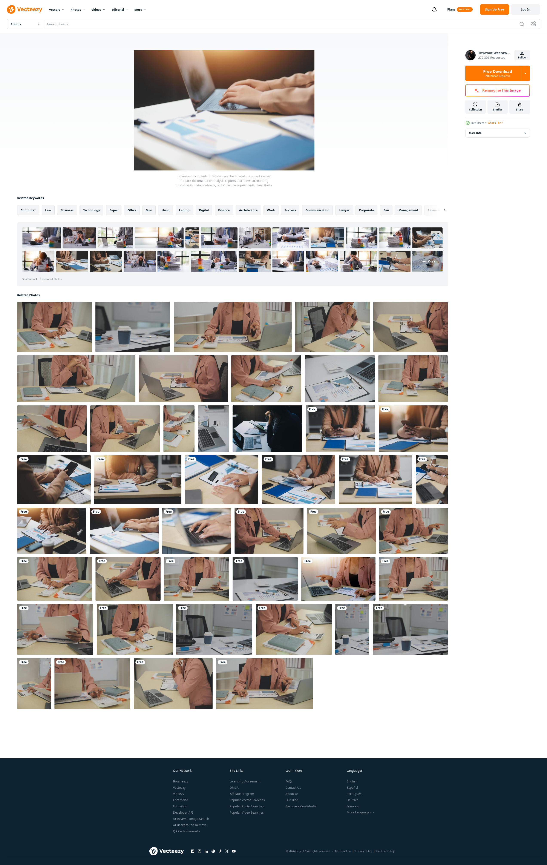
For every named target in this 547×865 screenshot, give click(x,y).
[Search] (521, 24)
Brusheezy (180, 781)
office (131, 210)
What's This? (495, 123)
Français (353, 806)
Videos (96, 10)
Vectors (54, 10)
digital (204, 210)
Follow (522, 57)
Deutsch (353, 800)
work (271, 210)
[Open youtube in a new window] (234, 851)
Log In (525, 9)
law (48, 210)
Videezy (178, 794)
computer (28, 210)
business (67, 210)
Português (354, 794)
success (290, 210)
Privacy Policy (363, 851)
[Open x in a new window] (227, 851)
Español (352, 787)
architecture (248, 210)
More (138, 10)
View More (427, 261)
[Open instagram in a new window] (199, 851)
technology (91, 210)
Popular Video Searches (247, 812)
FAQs (289, 781)
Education (180, 806)
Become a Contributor (301, 806)
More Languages (359, 812)
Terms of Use (343, 851)
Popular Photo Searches (247, 806)
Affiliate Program (242, 794)
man (149, 210)
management (408, 210)
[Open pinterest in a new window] (213, 851)
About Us (292, 794)
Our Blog (291, 800)
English (352, 781)
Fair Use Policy (385, 851)
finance (224, 210)
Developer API (183, 812)
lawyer (344, 210)
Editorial (118, 10)
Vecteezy (179, 787)
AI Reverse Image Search (191, 819)
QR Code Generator (187, 831)
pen (386, 210)
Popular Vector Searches (247, 800)
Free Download (497, 73)
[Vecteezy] (24, 9)
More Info (475, 133)
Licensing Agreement (245, 781)
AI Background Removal (190, 825)
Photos (75, 10)
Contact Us (293, 787)
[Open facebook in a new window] (192, 851)
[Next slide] (441, 210)
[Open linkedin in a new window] (206, 851)
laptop (184, 210)
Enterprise (180, 800)
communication (317, 210)
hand (166, 210)
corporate (366, 210)
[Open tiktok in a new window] (220, 851)
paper (113, 210)
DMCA (234, 787)
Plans (451, 9)
